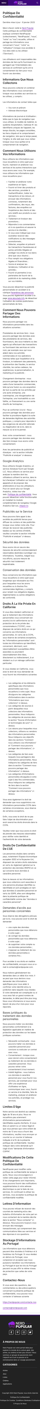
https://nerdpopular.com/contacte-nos (19, 1302)
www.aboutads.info (16, 298)
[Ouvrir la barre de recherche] (37, 3)
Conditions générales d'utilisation (28, 1400)
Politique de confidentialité (19, 494)
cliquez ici (23, 506)
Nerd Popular (27, 28)
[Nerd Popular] (20, 3)
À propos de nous (20, 1404)
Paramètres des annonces (22, 292)
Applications (7, 1384)
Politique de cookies (7, 1400)
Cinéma (5, 1381)
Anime (5, 1370)
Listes (5, 1377)
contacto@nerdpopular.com (15, 1308)
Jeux (4, 1374)
